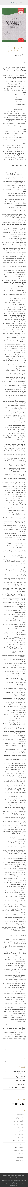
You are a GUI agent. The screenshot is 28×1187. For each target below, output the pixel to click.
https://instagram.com (13, 1104)
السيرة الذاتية (18, 1175)
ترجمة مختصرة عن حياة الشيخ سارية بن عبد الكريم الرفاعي (15, 1072)
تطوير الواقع (20, 1144)
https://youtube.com (16, 1104)
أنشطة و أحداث (19, 1121)
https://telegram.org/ (10, 1104)
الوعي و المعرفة (19, 1141)
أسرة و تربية (20, 1118)
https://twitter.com (19, 1104)
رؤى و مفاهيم (19, 1151)
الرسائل (21, 1131)
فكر (22, 1154)
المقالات (12, 1175)
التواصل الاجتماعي (14, 1177)
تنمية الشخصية (19, 1147)
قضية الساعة (20, 1157)
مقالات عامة (20, 1160)
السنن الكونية (20, 1134)
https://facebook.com (23, 1104)
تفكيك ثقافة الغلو (20, 1080)
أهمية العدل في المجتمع (19, 1077)
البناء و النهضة (19, 1124)
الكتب (21, 1138)
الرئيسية (23, 1175)
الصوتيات (5, 1175)
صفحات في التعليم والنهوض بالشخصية (16, 1088)
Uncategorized (20, 1115)
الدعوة (21, 1128)
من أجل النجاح (21, 1084)
